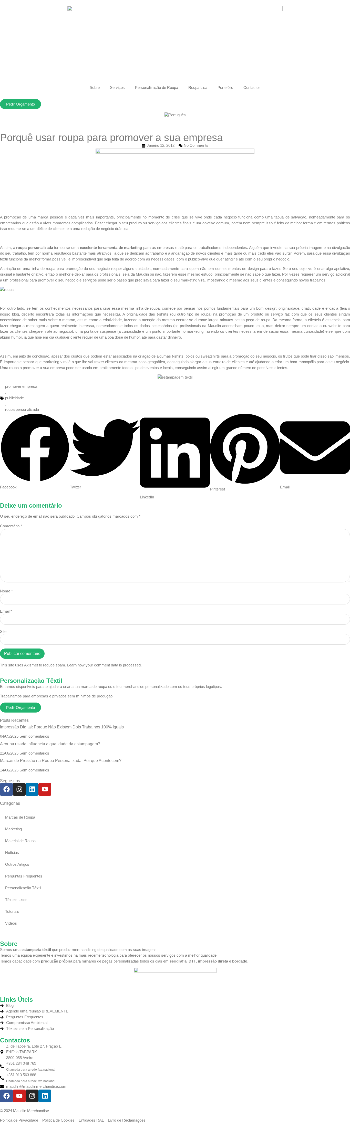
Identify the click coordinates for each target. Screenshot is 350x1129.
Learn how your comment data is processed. (104, 665)
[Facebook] (6, 789)
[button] (35, 451)
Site (3, 631)
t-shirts (162, 314)
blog (15, 314)
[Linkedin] (32, 789)
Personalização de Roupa (156, 87)
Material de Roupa (20, 841)
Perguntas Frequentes (23, 876)
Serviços (117, 87)
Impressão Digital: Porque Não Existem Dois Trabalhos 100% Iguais (62, 727)
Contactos (252, 87)
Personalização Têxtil (23, 888)
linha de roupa (148, 308)
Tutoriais (12, 911)
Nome (6, 591)
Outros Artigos (17, 864)
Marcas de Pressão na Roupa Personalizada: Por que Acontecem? (60, 760)
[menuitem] (175, 115)
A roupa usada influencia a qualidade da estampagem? (50, 744)
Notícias (12, 852)
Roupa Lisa (197, 87)
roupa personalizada (34, 247)
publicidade (14, 398)
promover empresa (21, 386)
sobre (53, 320)
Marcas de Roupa (20, 817)
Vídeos (11, 923)
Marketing (13, 829)
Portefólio (225, 87)
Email (6, 611)
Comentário (11, 526)
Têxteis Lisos (16, 899)
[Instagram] (19, 789)
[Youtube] (44, 789)
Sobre (95, 87)
